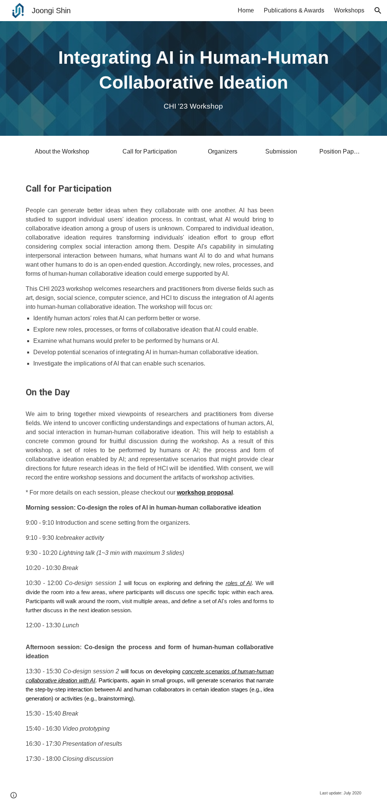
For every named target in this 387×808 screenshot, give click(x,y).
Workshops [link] (349, 10)
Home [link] (246, 10)
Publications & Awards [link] (294, 10)
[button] (378, 11)
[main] (193, 78)
